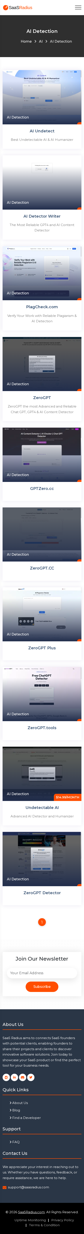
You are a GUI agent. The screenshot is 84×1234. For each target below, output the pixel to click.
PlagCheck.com (42, 307)
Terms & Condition (44, 1225)
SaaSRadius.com (31, 1212)
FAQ (15, 1142)
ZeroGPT (42, 397)
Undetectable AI (42, 807)
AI (41, 41)
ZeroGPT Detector (42, 893)
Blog (15, 1110)
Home (26, 41)
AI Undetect (42, 131)
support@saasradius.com (28, 1187)
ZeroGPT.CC (42, 568)
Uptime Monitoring (30, 1220)
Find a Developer (26, 1118)
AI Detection (18, 117)
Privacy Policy (62, 1220)
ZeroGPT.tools (42, 727)
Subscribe (42, 987)
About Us (19, 1103)
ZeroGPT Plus (42, 648)
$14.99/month (67, 797)
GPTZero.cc (42, 488)
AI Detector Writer (42, 216)
